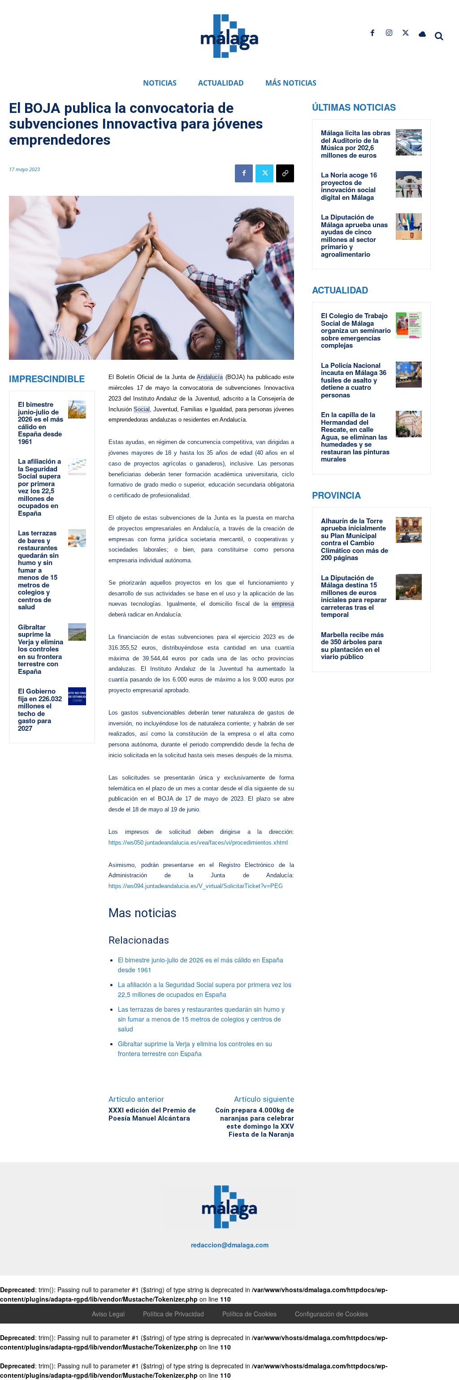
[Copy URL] (285, 173)
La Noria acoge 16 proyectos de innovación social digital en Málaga (349, 186)
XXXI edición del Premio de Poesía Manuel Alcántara (152, 1114)
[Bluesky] (422, 33)
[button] (439, 36)
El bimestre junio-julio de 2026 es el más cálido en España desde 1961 (40, 422)
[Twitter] (406, 33)
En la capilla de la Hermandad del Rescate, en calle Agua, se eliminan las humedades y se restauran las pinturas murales (355, 437)
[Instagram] (389, 33)
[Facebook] (372, 33)
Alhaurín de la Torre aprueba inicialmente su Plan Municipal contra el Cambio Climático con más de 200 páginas (354, 539)
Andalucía (210, 377)
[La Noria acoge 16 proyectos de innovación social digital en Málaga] (409, 184)
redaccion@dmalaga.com (229, 1244)
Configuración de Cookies (331, 1313)
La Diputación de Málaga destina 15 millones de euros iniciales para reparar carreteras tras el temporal (354, 596)
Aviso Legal (108, 1313)
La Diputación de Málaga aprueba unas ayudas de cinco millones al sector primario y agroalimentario (354, 235)
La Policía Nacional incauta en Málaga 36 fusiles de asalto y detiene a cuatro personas (353, 380)
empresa (283, 603)
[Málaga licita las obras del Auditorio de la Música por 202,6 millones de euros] (409, 142)
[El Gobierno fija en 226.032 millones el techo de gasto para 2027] (77, 696)
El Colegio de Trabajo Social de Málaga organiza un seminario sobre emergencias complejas (356, 330)
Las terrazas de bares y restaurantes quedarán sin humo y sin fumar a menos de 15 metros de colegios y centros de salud (38, 570)
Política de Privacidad (173, 1313)
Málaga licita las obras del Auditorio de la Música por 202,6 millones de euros (355, 144)
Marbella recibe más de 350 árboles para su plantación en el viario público (352, 646)
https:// (117, 886)
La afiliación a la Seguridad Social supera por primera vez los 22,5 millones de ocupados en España (39, 487)
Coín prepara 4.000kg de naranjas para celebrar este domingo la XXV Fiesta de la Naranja (254, 1122)
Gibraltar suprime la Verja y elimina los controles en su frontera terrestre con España (40, 649)
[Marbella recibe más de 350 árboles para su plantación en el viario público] (409, 644)
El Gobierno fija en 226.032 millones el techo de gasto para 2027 (40, 709)
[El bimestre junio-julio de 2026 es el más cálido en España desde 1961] (77, 409)
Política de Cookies (249, 1313)
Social (142, 409)
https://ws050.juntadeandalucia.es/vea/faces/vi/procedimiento (188, 842)
